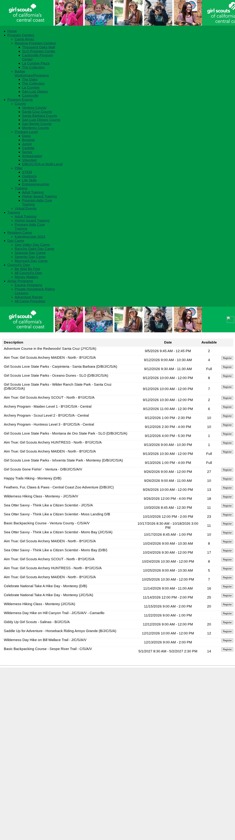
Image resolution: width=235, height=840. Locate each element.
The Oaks (30, 79)
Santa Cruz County (37, 112)
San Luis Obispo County (41, 120)
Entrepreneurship (35, 184)
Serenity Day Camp (30, 257)
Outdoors (29, 176)
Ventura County (34, 108)
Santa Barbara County (39, 116)
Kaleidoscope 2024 (30, 237)
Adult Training (33, 192)
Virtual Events (26, 208)
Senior (27, 152)
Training (21, 188)
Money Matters (26, 277)
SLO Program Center (38, 51)
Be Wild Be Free (27, 269)
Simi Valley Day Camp (32, 245)
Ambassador (32, 156)
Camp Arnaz (24, 39)
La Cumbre (31, 87)
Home (12, 31)
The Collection (33, 67)
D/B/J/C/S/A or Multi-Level (42, 164)
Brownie (28, 140)
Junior (27, 144)
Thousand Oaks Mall (38, 47)
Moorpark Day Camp (31, 261)
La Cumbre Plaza (36, 63)
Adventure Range (29, 297)
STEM (27, 172)
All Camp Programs (30, 301)
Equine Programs (28, 285)
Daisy (26, 136)
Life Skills (29, 180)
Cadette (28, 148)
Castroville (30, 95)
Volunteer (29, 160)
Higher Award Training (39, 196)
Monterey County (35, 128)
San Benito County (37, 124)
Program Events (20, 99)
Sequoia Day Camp (30, 253)
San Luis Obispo (35, 91)
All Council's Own (28, 273)
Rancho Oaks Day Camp (34, 249)
